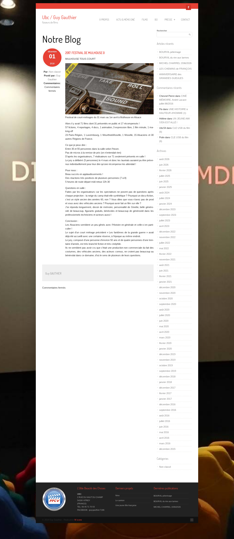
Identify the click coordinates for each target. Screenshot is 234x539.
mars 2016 (164, 443)
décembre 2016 (167, 404)
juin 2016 (163, 426)
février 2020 (165, 343)
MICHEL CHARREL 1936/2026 (175, 63)
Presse (168, 19)
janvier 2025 (165, 187)
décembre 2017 (167, 387)
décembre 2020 (167, 287)
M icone (78, 520)
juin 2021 (163, 270)
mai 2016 (164, 432)
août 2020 (164, 309)
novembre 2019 (167, 359)
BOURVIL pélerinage (170, 52)
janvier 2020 (165, 348)
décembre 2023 (167, 209)
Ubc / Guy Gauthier (59, 17)
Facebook (188, 7)
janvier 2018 (165, 382)
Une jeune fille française (125, 505)
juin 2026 (163, 164)
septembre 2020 (167, 304)
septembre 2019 (167, 371)
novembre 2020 (167, 293)
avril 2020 (164, 332)
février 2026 (165, 170)
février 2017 (165, 393)
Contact (185, 19)
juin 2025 (163, 181)
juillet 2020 (164, 315)
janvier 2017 (165, 398)
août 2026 (164, 159)
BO (156, 19)
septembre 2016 (167, 410)
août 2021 (164, 265)
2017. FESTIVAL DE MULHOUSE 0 (85, 53)
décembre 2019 (167, 354)
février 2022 (165, 254)
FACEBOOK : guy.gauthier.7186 (90, 510)
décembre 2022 (167, 231)
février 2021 (165, 276)
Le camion (119, 500)
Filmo (145, 19)
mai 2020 (164, 326)
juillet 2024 (164, 198)
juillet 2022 (164, 242)
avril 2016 (164, 437)
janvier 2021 (165, 281)
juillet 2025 (164, 176)
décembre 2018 (167, 376)
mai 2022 (164, 248)
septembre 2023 (167, 215)
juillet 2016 (164, 421)
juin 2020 (163, 320)
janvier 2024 (165, 203)
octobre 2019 (166, 365)
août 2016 (164, 415)
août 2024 (164, 192)
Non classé (55, 71)
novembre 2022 (167, 237)
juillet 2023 (164, 220)
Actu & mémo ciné (125, 19)
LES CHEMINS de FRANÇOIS (175, 68)
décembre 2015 (167, 449)
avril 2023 (164, 226)
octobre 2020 (166, 298)
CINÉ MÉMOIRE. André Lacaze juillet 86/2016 (173, 100)
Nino (117, 495)
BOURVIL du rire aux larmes (174, 57)
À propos (104, 19)
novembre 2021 (167, 259)
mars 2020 (164, 337)
